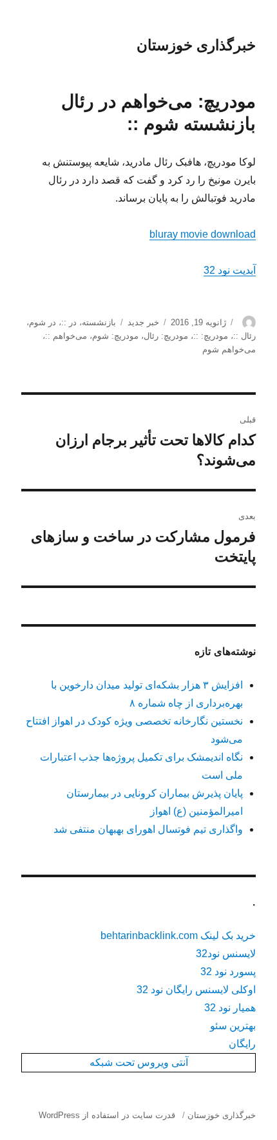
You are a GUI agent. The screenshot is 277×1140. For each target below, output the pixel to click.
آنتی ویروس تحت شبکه (139, 1062)
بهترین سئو (233, 1025)
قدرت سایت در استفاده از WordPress (107, 1115)
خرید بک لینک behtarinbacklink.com (178, 935)
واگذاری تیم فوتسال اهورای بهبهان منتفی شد (148, 829)
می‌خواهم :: (66, 336)
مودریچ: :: (210, 336)
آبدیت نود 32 (230, 270)
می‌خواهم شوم (229, 349)
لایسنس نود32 (226, 953)
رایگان (242, 1043)
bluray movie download (202, 234)
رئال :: (244, 336)
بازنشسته (99, 322)
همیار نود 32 (230, 1007)
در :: (69, 322)
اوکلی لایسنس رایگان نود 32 (196, 989)
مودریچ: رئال (166, 336)
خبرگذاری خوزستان (196, 45)
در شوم (42, 322)
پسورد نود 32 (228, 971)
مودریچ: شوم (115, 336)
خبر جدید (143, 322)
